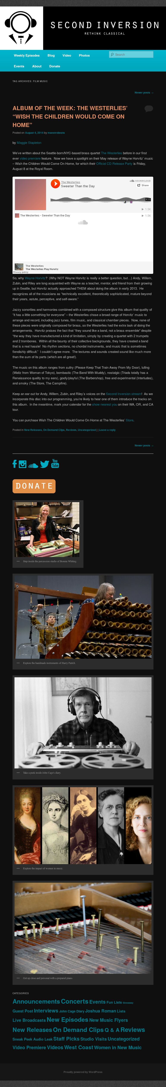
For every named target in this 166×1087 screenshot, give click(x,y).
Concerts (74, 1001)
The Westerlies (111, 153)
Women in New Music (118, 1047)
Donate (54, 66)
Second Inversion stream (123, 393)
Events (19, 66)
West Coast (78, 1047)
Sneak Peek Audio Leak (33, 1039)
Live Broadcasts (29, 1020)
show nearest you (104, 404)
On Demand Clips (54, 430)
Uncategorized (87, 430)
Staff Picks (66, 1038)
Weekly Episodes (27, 55)
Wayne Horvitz (35, 278)
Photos (84, 55)
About (37, 66)
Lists (121, 1011)
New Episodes (67, 1019)
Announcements (36, 1001)
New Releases (33, 430)
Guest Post (23, 1011)
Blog (51, 55)
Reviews (71, 430)
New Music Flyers (108, 1020)
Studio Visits (93, 1039)
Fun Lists (114, 1002)
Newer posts (144, 92)
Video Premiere (29, 1047)
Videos (55, 1047)
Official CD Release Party (114, 163)
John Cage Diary (71, 1011)
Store (129, 420)
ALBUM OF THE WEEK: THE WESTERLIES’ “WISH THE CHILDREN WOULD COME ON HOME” (70, 116)
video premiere (30, 158)
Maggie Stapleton (29, 142)
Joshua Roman (100, 1011)
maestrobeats (56, 133)
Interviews (46, 1010)
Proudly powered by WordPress (83, 1072)
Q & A (112, 1030)
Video (66, 55)
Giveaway (128, 1002)
